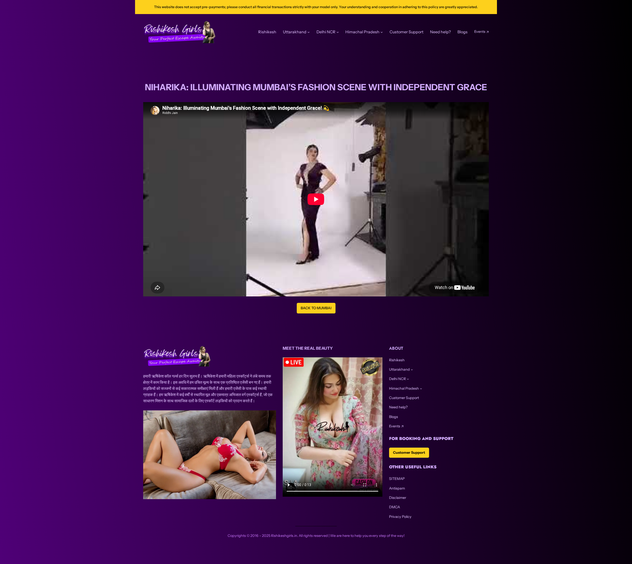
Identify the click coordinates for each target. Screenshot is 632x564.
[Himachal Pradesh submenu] (421, 388)
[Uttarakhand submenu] (412, 369)
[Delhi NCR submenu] (408, 379)
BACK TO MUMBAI (316, 308)
